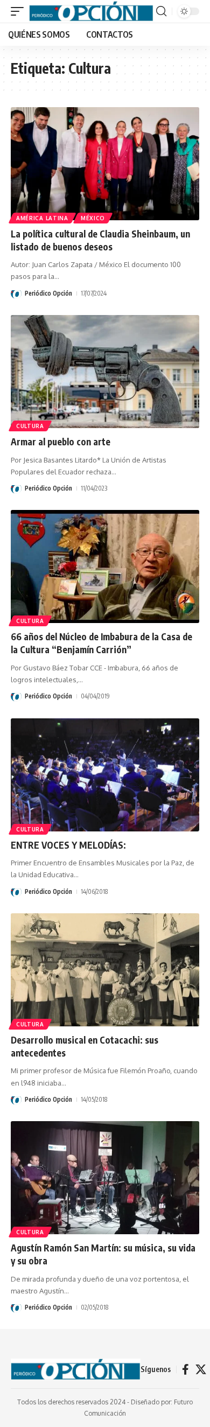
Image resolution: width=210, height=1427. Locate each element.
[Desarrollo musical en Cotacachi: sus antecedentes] (105, 969)
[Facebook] (185, 1369)
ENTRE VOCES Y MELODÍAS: (68, 845)
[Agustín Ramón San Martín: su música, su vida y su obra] (105, 1177)
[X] (201, 1369)
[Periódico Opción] (91, 11)
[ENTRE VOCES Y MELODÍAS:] (105, 774)
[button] (20, 11)
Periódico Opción (48, 293)
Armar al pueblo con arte (60, 441)
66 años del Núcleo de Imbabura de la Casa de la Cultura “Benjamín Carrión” (101, 643)
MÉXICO (93, 218)
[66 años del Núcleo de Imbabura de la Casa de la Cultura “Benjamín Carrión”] (105, 566)
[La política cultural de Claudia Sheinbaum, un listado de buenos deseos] (105, 163)
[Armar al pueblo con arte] (105, 371)
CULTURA (30, 426)
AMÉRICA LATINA (42, 218)
